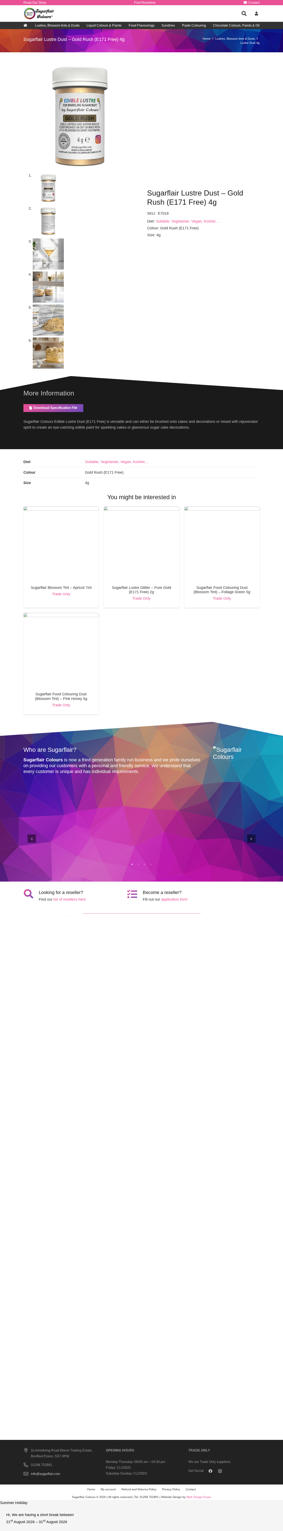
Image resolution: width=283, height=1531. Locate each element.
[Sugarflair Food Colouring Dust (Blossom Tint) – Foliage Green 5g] (222, 509)
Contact (191, 1489)
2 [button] (138, 864)
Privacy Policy (171, 1489)
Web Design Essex (198, 1497)
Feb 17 (238, 852)
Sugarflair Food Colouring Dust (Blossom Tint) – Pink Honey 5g (61, 696)
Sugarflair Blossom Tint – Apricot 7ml (61, 588)
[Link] (39, 13)
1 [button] (132, 864)
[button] (244, 13)
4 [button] (151, 864)
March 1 (120, 852)
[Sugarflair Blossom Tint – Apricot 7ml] (61, 509)
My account (108, 1489)
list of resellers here (69, 899)
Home (206, 38)
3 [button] (145, 864)
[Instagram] (220, 1471)
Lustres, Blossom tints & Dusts (235, 38)
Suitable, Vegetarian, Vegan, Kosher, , (187, 221)
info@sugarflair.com (45, 1474)
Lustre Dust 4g (250, 42)
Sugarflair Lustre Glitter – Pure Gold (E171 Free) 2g (141, 590)
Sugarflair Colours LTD (232, 847)
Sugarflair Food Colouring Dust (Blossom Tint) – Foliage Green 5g (222, 590)
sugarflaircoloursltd (47, 852)
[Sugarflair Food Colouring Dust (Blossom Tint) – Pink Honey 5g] (61, 616)
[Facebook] (210, 1471)
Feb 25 (179, 852)
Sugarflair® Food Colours (57, 847)
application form (174, 899)
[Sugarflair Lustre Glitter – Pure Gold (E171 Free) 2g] (141, 509)
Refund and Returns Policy (138, 1489)
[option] (141, 838)
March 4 (61, 852)
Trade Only (61, 594)
